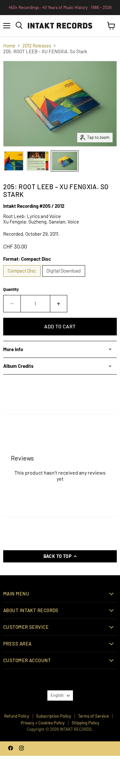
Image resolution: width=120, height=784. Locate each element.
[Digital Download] (64, 278)
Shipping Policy (85, 722)
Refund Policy (16, 716)
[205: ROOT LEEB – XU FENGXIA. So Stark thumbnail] (14, 161)
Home (9, 45)
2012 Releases (36, 45)
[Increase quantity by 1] (59, 303)
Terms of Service (93, 716)
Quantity (11, 289)
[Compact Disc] (22, 278)
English (57, 695)
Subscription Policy (53, 716)
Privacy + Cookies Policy (43, 722)
